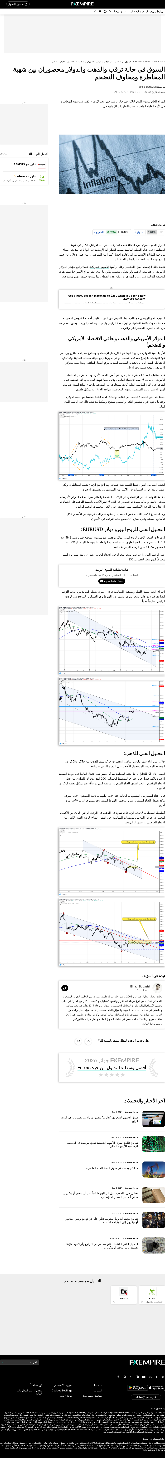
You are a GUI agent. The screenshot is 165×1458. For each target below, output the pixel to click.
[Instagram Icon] (137, 1377)
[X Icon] (163, 1377)
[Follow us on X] (110, 11)
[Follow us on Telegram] (95, 11)
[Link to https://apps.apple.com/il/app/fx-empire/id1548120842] (156, 1388)
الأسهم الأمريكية (99, 267)
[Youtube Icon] (144, 1377)
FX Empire (159, 61)
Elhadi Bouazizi (140, 986)
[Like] (88, 1041)
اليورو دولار (123, 537)
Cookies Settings (62, 1390)
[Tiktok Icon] (118, 1377)
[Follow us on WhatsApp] (105, 11)
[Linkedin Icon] (150, 1377)
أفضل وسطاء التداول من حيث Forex (112, 1067)
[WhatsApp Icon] (124, 1377)
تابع (65, 988)
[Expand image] (62, 415)
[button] (158, 4)
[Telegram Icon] (131, 1377)
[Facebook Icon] (157, 1377)
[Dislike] (78, 1041)
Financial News (143, 61)
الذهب (94, 761)
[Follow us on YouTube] (100, 11)
